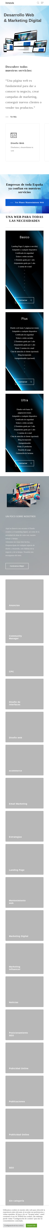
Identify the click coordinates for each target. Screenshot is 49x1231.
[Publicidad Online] (24, 1124)
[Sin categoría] (24, 1190)
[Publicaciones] (24, 1091)
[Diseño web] (24, 727)
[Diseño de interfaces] (24, 694)
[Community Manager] (24, 627)
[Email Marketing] (24, 793)
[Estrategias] (24, 826)
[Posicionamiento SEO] (24, 1024)
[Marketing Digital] (24, 925)
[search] (38, 2)
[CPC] (24, 661)
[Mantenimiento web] (24, 892)
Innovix (9, 2)
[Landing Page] (24, 859)
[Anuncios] (24, 594)
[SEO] (24, 1157)
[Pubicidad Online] (24, 1058)
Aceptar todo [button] (31, 1225)
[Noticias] (24, 991)
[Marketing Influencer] (24, 958)
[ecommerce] (24, 760)
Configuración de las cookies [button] (13, 1225)
